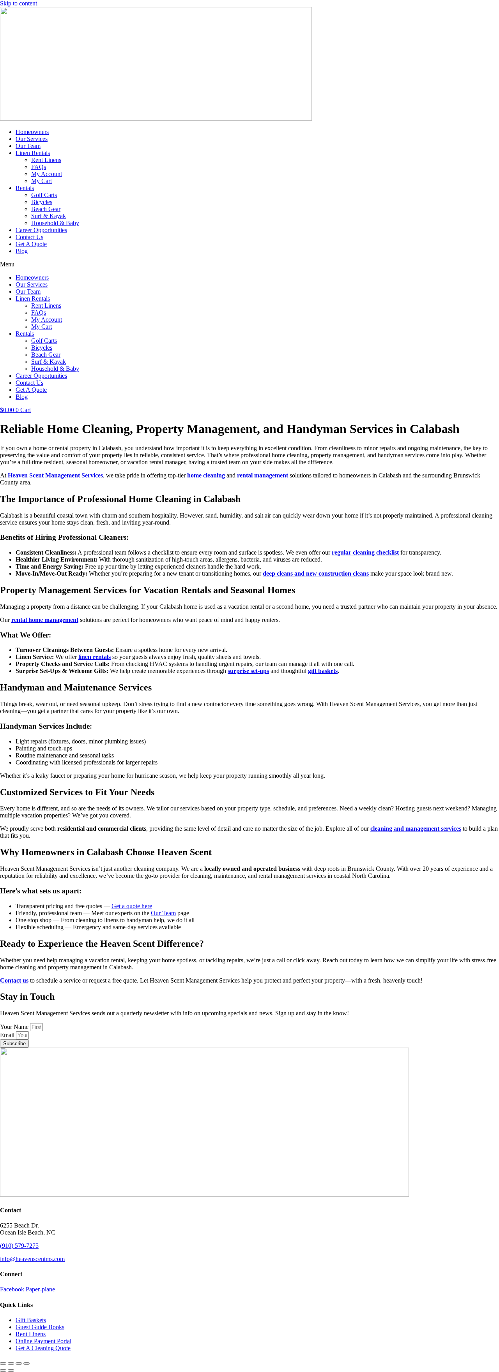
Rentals (25, 188)
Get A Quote (31, 244)
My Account (46, 174)
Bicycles (41, 202)
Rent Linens (46, 160)
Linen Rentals (33, 153)
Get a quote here (131, 906)
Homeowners (32, 132)
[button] (249, 264)
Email (8, 1035)
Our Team (28, 146)
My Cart (41, 181)
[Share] (19, 1363)
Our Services (32, 139)
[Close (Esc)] (26, 1363)
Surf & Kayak (48, 216)
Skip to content (18, 3)
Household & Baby (55, 223)
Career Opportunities (41, 230)
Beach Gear (45, 209)
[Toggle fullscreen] (11, 1363)
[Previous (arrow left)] (3, 1370)
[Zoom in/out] (3, 1363)
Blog (22, 251)
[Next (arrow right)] (11, 1370)
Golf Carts (44, 195)
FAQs (38, 167)
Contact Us (29, 237)
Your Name (15, 1026)
